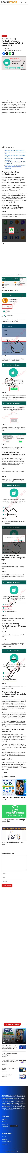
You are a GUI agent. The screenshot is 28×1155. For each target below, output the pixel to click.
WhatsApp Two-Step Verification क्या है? (14, 150)
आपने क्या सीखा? (8, 168)
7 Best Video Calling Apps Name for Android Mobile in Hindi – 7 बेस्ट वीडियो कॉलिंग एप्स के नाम (10, 1047)
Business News (5, 1124)
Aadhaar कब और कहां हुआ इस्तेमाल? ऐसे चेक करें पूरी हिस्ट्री (9, 1054)
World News (5, 1121)
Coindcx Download (7, 1074)
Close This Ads (14, 1125)
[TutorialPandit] (9, 2)
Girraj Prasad (8, 48)
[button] (21, 2)
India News (4, 1119)
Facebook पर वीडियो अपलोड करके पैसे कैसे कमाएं (10, 1068)
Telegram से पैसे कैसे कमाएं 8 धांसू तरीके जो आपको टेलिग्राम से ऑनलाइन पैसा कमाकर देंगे (10, 1061)
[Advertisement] (14, 1141)
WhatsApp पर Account (10, 700)
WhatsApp (4, 36)
